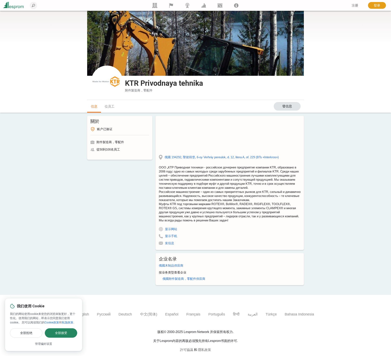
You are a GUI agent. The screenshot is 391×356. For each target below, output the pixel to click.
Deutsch (125, 314)
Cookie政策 (52, 322)
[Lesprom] (236, 5)
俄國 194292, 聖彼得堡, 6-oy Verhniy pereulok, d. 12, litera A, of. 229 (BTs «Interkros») (222, 157)
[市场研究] (204, 5)
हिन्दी (236, 314)
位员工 (109, 106)
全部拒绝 (26, 333)
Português (216, 314)
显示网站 (171, 229)
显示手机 (171, 236)
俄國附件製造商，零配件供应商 (184, 278)
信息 (94, 106)
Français (193, 314)
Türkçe (271, 314)
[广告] (220, 5)
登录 (377, 5)
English (83, 314)
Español (171, 314)
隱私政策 (204, 350)
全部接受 (61, 333)
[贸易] (155, 5)
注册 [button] (355, 5)
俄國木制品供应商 (171, 265)
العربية (253, 314)
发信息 (169, 243)
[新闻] (187, 5)
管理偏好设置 (43, 343)
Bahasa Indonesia (299, 314)
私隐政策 (67, 322)
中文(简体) (148, 314)
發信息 (287, 106)
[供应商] (171, 5)
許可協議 (186, 350)
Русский (104, 314)
